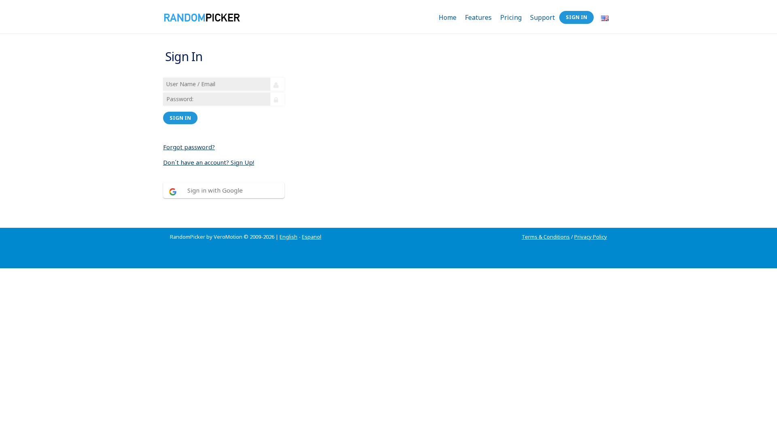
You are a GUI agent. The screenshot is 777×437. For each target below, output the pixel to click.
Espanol (311, 236)
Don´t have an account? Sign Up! (208, 162)
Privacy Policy (590, 236)
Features (478, 17)
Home (447, 17)
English (288, 236)
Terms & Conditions (546, 236)
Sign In (576, 17)
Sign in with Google (215, 190)
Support (542, 17)
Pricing (511, 17)
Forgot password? (189, 147)
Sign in (180, 117)
